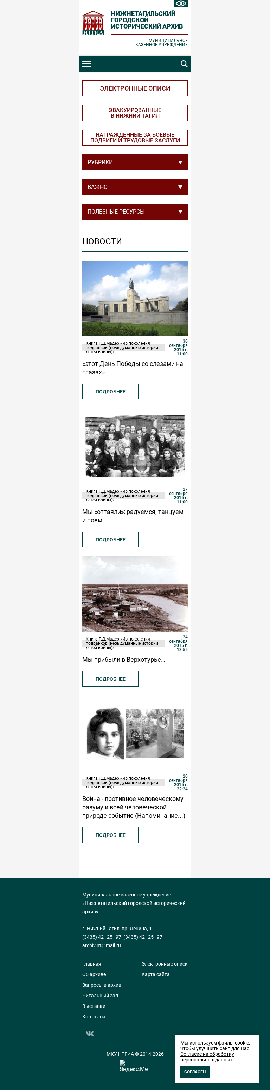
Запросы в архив (101, 985)
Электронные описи (135, 88)
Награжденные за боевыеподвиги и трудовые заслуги (135, 137)
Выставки (93, 1006)
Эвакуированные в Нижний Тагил (135, 113)
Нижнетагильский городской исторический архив (147, 20)
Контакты (93, 1016)
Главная (91, 964)
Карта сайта (156, 974)
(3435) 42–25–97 (101, 937)
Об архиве (94, 974)
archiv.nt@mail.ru (101, 945)
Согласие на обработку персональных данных (207, 1057)
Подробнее (111, 391)
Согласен (195, 1072)
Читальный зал (100, 995)
